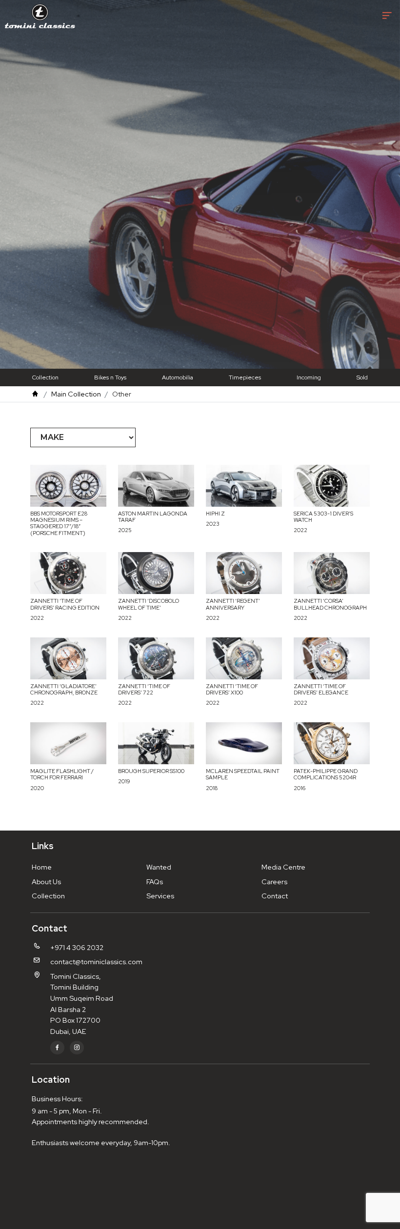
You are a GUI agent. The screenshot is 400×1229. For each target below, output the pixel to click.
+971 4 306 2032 (76, 947)
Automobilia (177, 377)
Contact (274, 895)
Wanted (158, 867)
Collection (45, 377)
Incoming (309, 377)
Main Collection (76, 393)
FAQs (154, 881)
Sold (362, 377)
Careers (274, 881)
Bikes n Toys (110, 377)
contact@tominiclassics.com (96, 961)
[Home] (35, 393)
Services (160, 895)
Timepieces (245, 377)
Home (42, 867)
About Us (46, 881)
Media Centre (283, 867)
